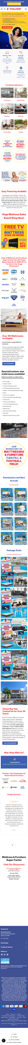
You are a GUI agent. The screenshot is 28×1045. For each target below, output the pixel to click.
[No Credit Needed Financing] (21, 57)
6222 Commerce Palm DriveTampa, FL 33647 (8, 933)
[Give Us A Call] (7, 72)
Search (7, 1014)
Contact (19, 1014)
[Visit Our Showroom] (21, 72)
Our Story (19, 1017)
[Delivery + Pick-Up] (7, 57)
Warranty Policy (21, 1015)
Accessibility (12, 1017)
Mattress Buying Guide (13, 1019)
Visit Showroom (9, 363)
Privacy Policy (4, 1017)
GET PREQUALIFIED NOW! (14, 4)
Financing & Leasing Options (8, 1015)
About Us (13, 1014)
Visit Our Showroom (10, 743)
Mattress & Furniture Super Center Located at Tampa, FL (14, 1021)
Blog (24, 1017)
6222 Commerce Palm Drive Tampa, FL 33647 (14, 869)
